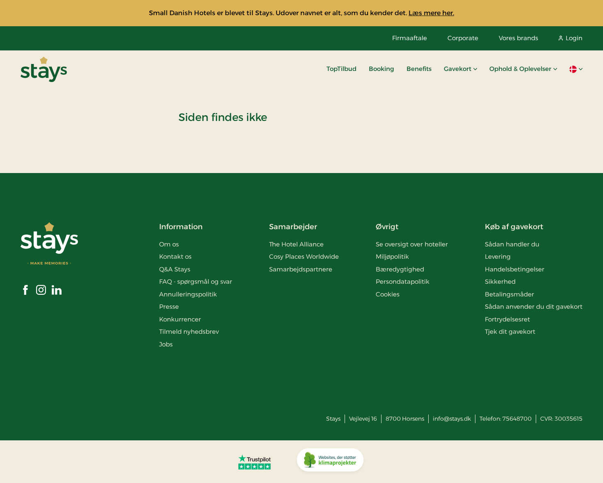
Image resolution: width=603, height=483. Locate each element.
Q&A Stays (174, 269)
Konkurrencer (180, 319)
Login (574, 38)
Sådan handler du (512, 244)
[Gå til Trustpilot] (254, 461)
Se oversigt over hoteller (412, 244)
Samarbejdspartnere (300, 269)
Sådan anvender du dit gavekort (533, 306)
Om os (169, 244)
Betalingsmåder (509, 294)
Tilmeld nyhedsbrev (189, 331)
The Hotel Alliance (296, 244)
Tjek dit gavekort (510, 331)
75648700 (517, 418)
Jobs (166, 344)
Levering (498, 256)
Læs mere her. (431, 13)
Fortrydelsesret (507, 319)
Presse (169, 306)
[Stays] (44, 69)
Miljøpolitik (392, 256)
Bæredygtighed (400, 269)
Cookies (388, 294)
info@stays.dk (452, 418)
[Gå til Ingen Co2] (330, 462)
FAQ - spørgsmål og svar (195, 281)
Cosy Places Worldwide (304, 256)
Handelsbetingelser (514, 269)
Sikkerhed (500, 281)
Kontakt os (175, 256)
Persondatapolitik (402, 281)
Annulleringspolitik (188, 294)
